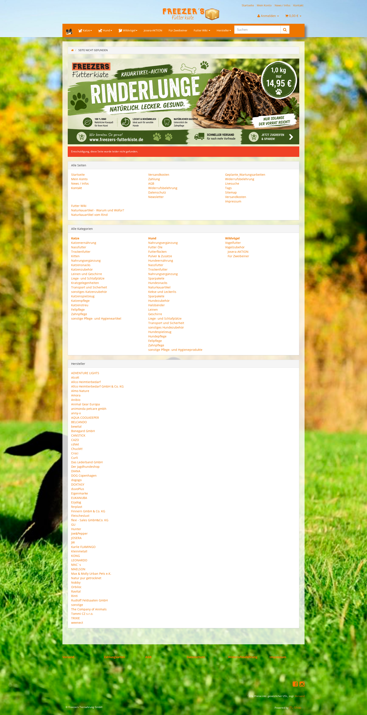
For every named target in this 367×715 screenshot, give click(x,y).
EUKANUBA (79, 498)
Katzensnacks (80, 265)
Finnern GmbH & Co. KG (88, 511)
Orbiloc (76, 587)
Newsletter (156, 197)
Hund (106, 30)
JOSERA (76, 538)
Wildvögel (129, 30)
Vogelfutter (233, 242)
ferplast (76, 507)
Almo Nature (80, 391)
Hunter (76, 529)
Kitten (75, 256)
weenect (77, 623)
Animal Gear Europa (85, 404)
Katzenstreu (79, 305)
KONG (75, 556)
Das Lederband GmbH (87, 462)
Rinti (74, 596)
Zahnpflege (79, 314)
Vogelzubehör (235, 247)
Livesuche (232, 183)
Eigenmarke (79, 493)
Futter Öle (155, 247)
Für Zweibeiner (178, 30)
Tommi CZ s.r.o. (82, 614)
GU (73, 525)
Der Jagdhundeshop (85, 467)
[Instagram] (302, 684)
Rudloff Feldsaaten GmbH (89, 600)
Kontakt (298, 5)
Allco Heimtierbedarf (86, 382)
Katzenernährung (83, 242)
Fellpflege (78, 309)
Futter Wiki (201, 30)
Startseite (248, 5)
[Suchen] (285, 30)
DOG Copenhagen (84, 475)
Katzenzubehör (82, 269)
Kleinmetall (79, 551)
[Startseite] (72, 50)
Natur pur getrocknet (86, 578)
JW (73, 542)
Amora (75, 395)
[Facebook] (295, 684)
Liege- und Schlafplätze (87, 278)
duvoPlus (77, 489)
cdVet (75, 444)
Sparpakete (156, 278)
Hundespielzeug (159, 332)
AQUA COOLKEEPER (85, 418)
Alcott (75, 377)
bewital (76, 426)
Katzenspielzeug (83, 296)
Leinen (153, 309)
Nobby (75, 582)
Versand (68, 657)
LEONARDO (79, 560)
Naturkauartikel (159, 287)
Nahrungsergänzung (86, 260)
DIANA (75, 471)
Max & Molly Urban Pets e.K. (91, 574)
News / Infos (282, 5)
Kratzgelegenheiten (85, 283)
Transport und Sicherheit (89, 287)
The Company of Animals (89, 609)
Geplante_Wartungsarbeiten (245, 175)
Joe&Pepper (79, 533)
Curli (74, 458)
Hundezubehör (159, 300)
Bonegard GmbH (83, 431)
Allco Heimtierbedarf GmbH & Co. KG (97, 386)
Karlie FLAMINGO (83, 547)
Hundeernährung (160, 260)
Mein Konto (264, 5)
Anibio (75, 400)
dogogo (76, 480)
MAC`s (76, 565)
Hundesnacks (157, 283)
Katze (86, 30)
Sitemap (231, 192)
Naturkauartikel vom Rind (89, 215)
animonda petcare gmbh (88, 409)
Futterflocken (157, 251)
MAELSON (78, 569)
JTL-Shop (295, 707)
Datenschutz (157, 192)
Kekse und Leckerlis (162, 291)
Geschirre (155, 314)
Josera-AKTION (153, 30)
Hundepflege (157, 336)
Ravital (76, 591)
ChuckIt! (77, 449)
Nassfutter (78, 247)
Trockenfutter (80, 251)
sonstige (77, 605)
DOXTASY (77, 484)
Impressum (233, 201)
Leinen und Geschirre (86, 274)
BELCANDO (79, 422)
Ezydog (76, 502)
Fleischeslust (80, 516)
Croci (74, 453)
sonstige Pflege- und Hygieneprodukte (175, 349)
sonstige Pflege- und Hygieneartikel (96, 318)
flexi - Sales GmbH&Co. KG (89, 520)
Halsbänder (156, 305)
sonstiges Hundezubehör (166, 327)
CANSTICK (78, 435)
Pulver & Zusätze (160, 256)
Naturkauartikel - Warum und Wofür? (97, 210)
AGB (151, 183)
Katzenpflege (80, 300)
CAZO (75, 440)
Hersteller (223, 30)
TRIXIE (75, 618)
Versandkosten (158, 175)
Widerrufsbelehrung (162, 188)
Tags (228, 188)
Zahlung (154, 179)
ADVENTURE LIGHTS (85, 373)
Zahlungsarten (114, 657)
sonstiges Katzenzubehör (89, 291)
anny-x (76, 413)
